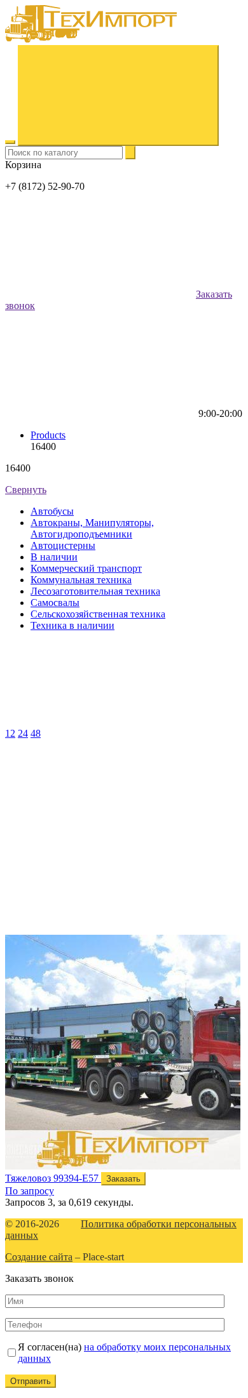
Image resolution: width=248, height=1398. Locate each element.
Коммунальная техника (81, 579)
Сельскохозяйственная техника (98, 614)
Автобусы (52, 511)
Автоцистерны (63, 545)
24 (23, 733)
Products (48, 435)
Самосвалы (55, 602)
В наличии (54, 556)
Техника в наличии (72, 625)
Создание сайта (38, 1256)
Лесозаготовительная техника (95, 591)
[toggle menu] (10, 142)
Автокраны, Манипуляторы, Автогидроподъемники (92, 528)
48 (36, 733)
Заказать (123, 1179)
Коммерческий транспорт (86, 568)
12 (10, 733)
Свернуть (25, 489)
